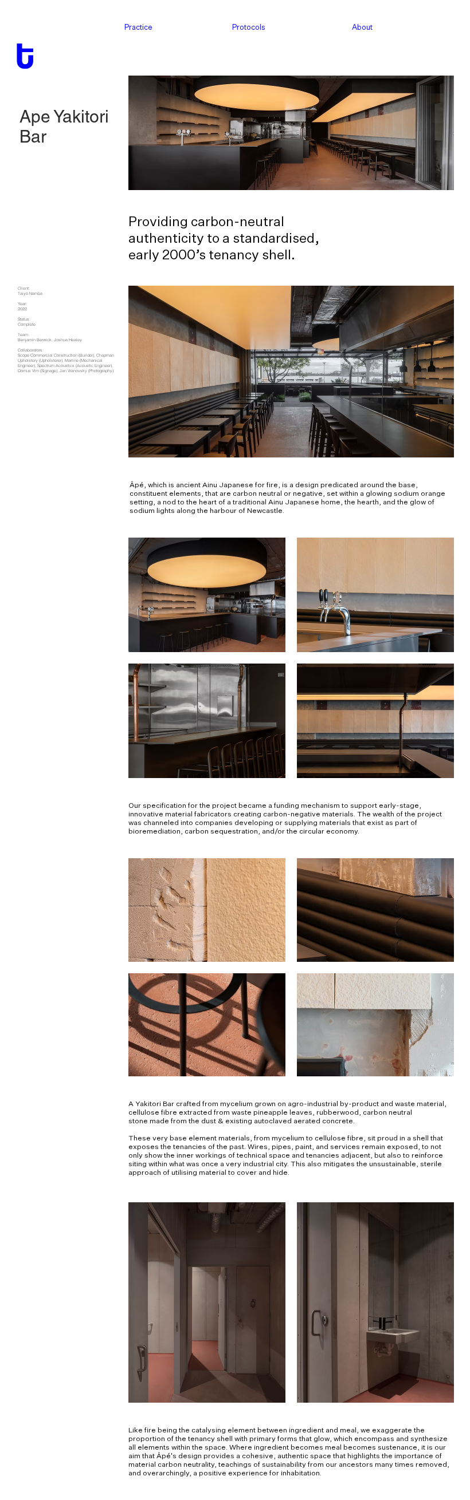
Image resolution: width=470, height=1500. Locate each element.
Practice (138, 26)
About (362, 26)
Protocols (248, 26)
